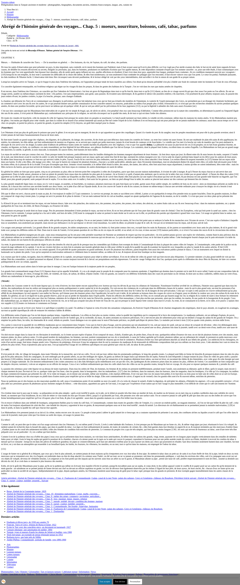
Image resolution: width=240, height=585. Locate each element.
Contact (10, 567)
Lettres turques (13, 554)
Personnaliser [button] (135, 582)
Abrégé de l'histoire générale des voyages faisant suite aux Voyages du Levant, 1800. (44, 45)
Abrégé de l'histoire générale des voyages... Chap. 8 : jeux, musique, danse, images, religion (47, 499)
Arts (8, 544)
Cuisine (10, 559)
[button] (3, 581)
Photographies (13, 547)
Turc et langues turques (51, 572)
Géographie (12, 557)
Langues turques (14, 552)
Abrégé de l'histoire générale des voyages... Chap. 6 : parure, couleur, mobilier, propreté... (46, 504)
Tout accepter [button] (105, 582)
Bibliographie (23, 35)
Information (12, 562)
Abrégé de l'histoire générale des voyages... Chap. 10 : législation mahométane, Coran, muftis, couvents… (53, 494)
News (93, 572)
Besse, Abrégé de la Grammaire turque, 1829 (26, 491)
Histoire (10, 549)
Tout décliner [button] (120, 582)
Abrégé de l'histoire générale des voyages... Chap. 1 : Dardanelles (35, 511)
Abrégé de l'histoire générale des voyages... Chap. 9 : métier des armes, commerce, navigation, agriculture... (54, 496)
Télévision (11, 564)
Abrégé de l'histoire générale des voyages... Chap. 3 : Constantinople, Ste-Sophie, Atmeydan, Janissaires (52, 506)
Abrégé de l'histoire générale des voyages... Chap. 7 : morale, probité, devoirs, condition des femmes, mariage (55, 501)
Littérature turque (70, 572)
